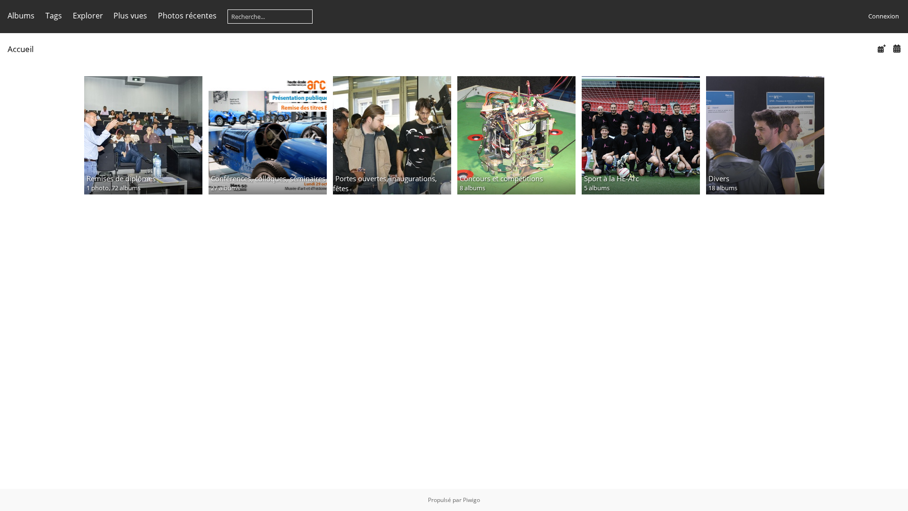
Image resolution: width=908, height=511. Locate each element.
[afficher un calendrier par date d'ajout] (881, 48)
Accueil (21, 49)
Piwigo (471, 500)
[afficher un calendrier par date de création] (896, 48)
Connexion (883, 16)
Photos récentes (187, 15)
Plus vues (130, 15)
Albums (21, 15)
